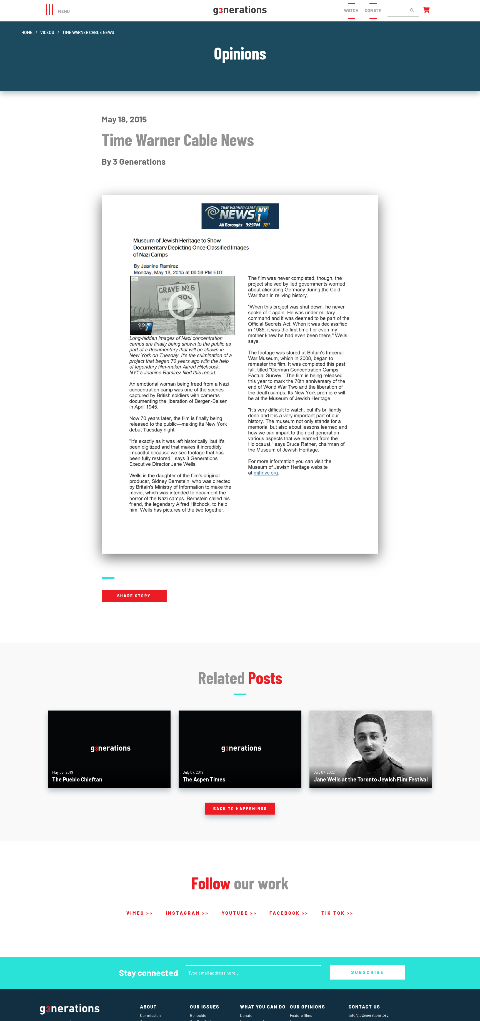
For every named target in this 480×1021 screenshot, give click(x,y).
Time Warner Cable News (88, 32)
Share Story (134, 595)
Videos (47, 32)
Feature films (301, 1015)
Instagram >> (187, 913)
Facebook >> (289, 913)
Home (26, 32)
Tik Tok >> (337, 913)
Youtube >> (239, 913)
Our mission (150, 1015)
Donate (373, 10)
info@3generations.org (369, 1015)
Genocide (198, 1015)
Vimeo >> (139, 913)
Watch (351, 10)
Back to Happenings (240, 808)
